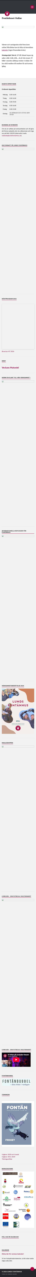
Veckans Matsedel (10, 368)
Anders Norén (12, 1274)
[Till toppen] (32, 1269)
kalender (5, 50)
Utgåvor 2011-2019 (8, 1157)
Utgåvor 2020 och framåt (10, 1154)
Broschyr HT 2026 (8, 351)
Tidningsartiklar (7, 1159)
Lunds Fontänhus (14, 1271)
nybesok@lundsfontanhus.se (11, 135)
